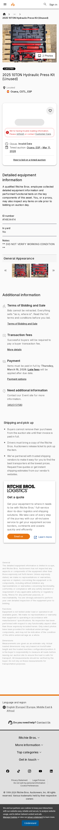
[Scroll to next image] (53, 270)
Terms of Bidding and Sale (22, 324)
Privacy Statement (19, 780)
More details (14, 349)
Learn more (45, 537)
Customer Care (43, 134)
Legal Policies (39, 780)
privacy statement (35, 817)
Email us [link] (18, 536)
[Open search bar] (45, 4)
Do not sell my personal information (29, 783)
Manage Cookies (10, 817)
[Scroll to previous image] (5, 270)
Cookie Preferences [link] (29, 786)
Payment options (16, 379)
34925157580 (14, 405)
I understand (30, 823)
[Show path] (14, 14)
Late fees (33, 369)
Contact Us (44, 722)
